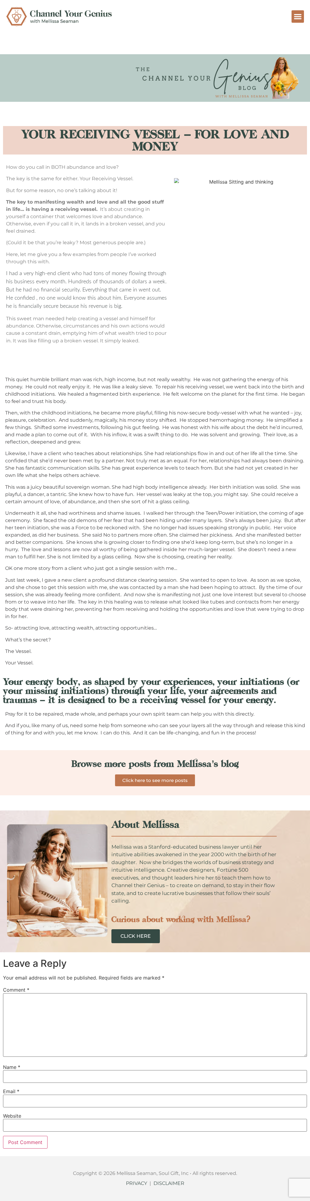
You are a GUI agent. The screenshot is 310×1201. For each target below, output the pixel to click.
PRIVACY (136, 1183)
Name (11, 1067)
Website (12, 1115)
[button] (298, 16)
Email (11, 1091)
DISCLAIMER (168, 1183)
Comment (16, 989)
